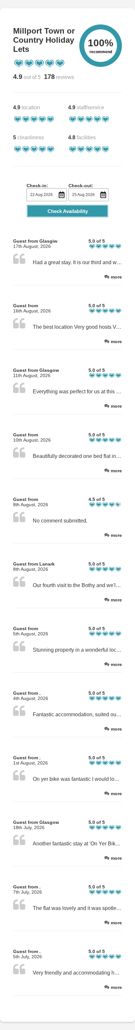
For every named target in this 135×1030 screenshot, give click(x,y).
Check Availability (68, 211)
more (116, 277)
